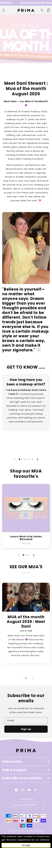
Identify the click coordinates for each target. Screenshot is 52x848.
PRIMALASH (20, 831)
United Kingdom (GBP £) (25, 805)
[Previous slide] (14, 459)
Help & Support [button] (14, 770)
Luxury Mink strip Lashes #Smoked (26, 538)
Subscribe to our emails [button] (21, 778)
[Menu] (3, 10)
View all (26, 572)
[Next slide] (37, 459)
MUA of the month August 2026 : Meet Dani (26, 622)
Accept (26, 845)
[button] (42, 10)
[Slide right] (32, 678)
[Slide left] (19, 678)
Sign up (26, 729)
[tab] (19, 459)
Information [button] (12, 761)
